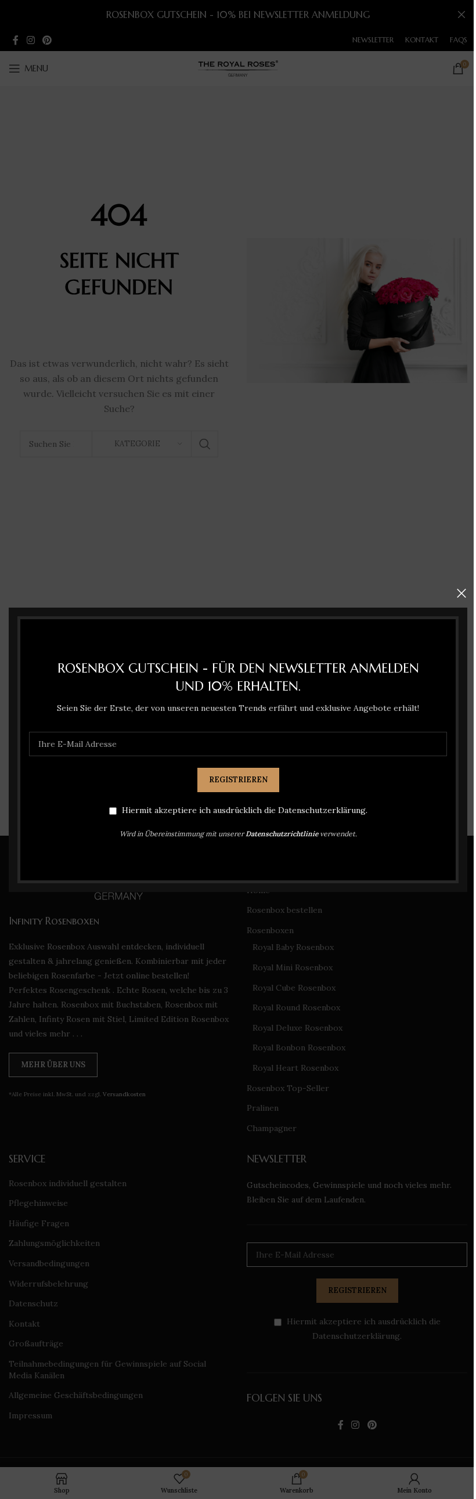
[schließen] (461, 593)
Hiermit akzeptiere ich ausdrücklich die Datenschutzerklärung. (244, 810)
